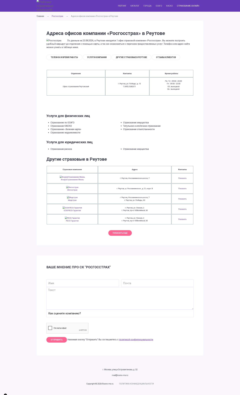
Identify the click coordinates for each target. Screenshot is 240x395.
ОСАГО (159, 6)
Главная (40, 16)
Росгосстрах (57, 16)
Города (147, 6)
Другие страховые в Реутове (131, 57)
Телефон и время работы (64, 57)
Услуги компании (97, 57)
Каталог (135, 6)
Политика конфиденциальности (136, 384)
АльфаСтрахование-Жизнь (72, 180)
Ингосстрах (72, 190)
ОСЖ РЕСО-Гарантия (72, 210)
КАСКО (169, 6)
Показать (182, 178)
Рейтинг (122, 6)
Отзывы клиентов (166, 57)
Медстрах (72, 200)
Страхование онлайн (188, 6)
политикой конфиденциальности (136, 339)
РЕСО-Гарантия (72, 221)
